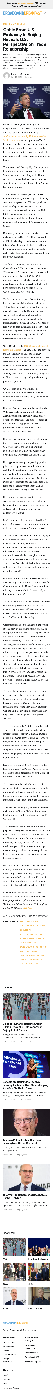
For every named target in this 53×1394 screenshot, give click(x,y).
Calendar (6, 1379)
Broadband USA (32, 1357)
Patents (40, 938)
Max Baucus (42, 955)
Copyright (41, 926)
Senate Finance (27, 926)
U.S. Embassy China (29, 964)
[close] (50, 4)
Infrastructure (9, 1342)
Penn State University (31, 960)
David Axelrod (27, 947)
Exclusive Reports (33, 1361)
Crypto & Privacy (10, 1354)
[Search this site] (45, 13)
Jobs (5, 1383)
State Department (14, 24)
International (27, 938)
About (5, 1375)
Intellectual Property (31, 934)
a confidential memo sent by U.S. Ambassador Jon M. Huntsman (24, 136)
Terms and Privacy (11, 1388)
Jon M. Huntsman (28, 951)
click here (27, 908)
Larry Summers (27, 955)
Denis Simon (41, 947)
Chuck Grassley (28, 943)
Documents (26, 930)
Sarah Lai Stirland (20, 74)
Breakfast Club (31, 1352)
